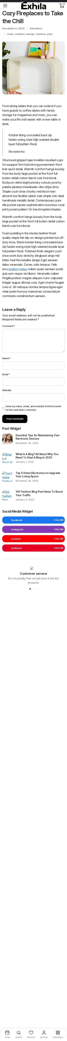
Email (6, 374)
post (49, 33)
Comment (8, 325)
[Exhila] (33, 6)
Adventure (36, 28)
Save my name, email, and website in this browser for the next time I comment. (33, 408)
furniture (41, 33)
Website (6, 390)
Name (6, 358)
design (30, 33)
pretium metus (18, 269)
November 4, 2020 (13, 28)
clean (10, 33)
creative (20, 33)
